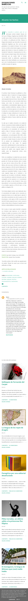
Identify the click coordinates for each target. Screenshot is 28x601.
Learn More (12, 599)
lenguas (9, 279)
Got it (18, 599)
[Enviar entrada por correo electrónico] (2, 284)
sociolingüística (6, 281)
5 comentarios (13, 586)
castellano (16, 275)
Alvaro (7, 297)
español (19, 277)
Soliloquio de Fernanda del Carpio (13, 383)
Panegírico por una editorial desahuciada (14, 474)
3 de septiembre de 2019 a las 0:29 (15, 298)
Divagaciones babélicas (8, 3)
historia (4, 279)
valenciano (14, 281)
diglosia (14, 277)
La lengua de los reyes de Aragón (12, 428)
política (14, 279)
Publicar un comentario (15, 491)
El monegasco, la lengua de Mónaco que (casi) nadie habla (13, 569)
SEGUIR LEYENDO (6, 401)
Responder (9, 335)
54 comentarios (13, 445)
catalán (4, 277)
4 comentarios (13, 399)
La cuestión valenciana (8, 271)
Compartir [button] (5, 286)
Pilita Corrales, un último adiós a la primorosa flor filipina (12, 521)
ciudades (9, 277)
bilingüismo (9, 275)
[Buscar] (22, 2)
